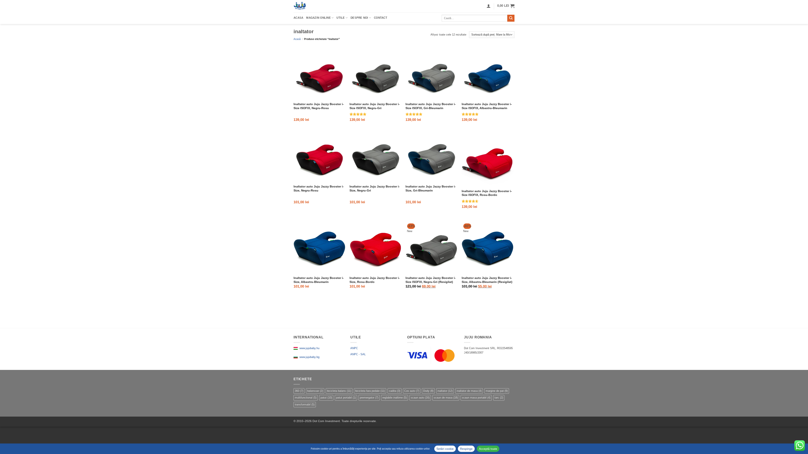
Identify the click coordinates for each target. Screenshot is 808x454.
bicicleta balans (339, 390)
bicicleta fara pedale (370, 390)
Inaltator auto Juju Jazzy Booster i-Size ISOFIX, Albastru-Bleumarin (487, 106)
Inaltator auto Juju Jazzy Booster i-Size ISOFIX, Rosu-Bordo (487, 193)
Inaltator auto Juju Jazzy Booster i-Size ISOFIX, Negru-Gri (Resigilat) (430, 280)
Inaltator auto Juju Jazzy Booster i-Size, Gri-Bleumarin (430, 188)
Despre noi (359, 17)
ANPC (354, 348)
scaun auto (420, 397)
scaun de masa (446, 397)
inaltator (445, 390)
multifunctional (305, 397)
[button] (505, 6)
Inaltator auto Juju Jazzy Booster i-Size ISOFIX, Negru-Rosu (319, 106)
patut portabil (346, 397)
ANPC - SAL (358, 354)
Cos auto (411, 390)
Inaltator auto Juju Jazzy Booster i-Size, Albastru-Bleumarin (319, 280)
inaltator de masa (469, 390)
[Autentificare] (488, 6)
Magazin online (318, 17)
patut (326, 397)
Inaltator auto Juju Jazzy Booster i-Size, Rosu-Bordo (375, 280)
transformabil (305, 404)
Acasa (298, 17)
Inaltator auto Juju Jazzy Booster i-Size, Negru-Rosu (319, 188)
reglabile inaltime (394, 397)
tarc (498, 397)
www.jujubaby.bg (308, 357)
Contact (380, 17)
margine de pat (497, 390)
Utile (340, 17)
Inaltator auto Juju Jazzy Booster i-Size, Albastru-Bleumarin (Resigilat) (487, 280)
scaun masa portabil (476, 397)
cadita (394, 390)
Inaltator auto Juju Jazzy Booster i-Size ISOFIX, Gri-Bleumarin (430, 106)
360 (299, 390)
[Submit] (510, 18)
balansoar (315, 390)
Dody (428, 390)
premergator (369, 397)
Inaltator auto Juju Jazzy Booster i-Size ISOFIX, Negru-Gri (375, 106)
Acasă (297, 39)
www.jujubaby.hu (308, 348)
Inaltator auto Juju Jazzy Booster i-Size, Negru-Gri (375, 188)
